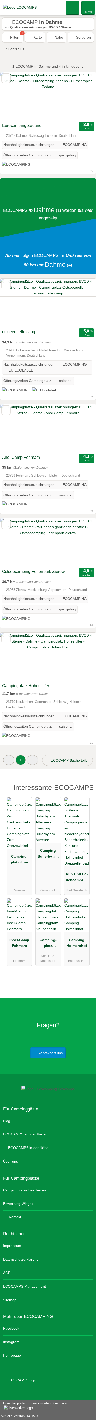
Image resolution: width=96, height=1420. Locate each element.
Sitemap (9, 1300)
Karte (37, 37)
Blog (6, 1121)
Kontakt (14, 1217)
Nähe (58, 37)
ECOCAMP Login (22, 1380)
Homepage (12, 1355)
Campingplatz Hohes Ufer (25, 686)
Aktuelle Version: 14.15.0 (19, 1416)
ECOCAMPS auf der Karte (24, 1134)
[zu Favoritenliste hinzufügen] (6, 78)
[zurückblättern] (13, 96)
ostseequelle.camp (19, 332)
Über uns (10, 1161)
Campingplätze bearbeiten (24, 1190)
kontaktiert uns (50, 1053)
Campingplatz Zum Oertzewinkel (19, 860)
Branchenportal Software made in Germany (33, 1406)
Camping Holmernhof (77, 943)
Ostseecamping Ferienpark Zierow (33, 571)
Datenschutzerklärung (21, 1259)
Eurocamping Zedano (21, 125)
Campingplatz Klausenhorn (48, 944)
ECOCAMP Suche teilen (70, 760)
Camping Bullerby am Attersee (48, 854)
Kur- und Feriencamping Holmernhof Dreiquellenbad (77, 878)
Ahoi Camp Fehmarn (21, 457)
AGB (6, 1273)
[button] (8, 760)
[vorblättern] (83, 96)
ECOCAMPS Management (24, 1286)
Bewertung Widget (18, 1204)
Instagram (11, 1342)
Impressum (12, 1246)
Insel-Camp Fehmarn (19, 943)
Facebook (11, 1328)
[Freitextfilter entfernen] (72, 7)
